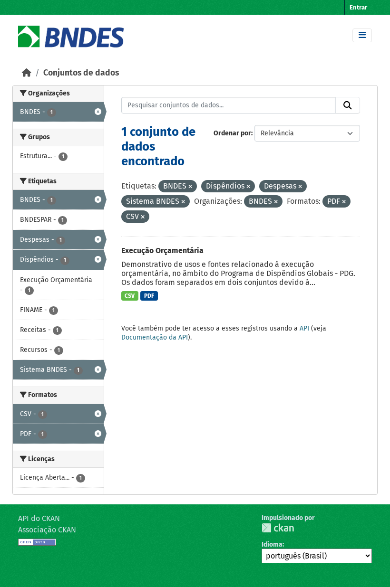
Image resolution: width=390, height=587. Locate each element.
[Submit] (347, 105)
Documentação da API (154, 337)
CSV (130, 296)
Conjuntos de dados (81, 73)
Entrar (358, 7)
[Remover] (190, 187)
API (304, 328)
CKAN (278, 528)
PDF (149, 296)
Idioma (272, 544)
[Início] (26, 73)
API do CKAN (39, 518)
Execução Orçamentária (162, 250)
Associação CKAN (47, 529)
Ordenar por (232, 133)
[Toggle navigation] (362, 35)
